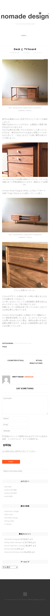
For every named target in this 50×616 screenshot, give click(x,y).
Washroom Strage (11, 511)
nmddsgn (26, 53)
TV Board (7, 524)
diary (6, 487)
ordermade (18, 343)
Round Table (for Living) (13, 546)
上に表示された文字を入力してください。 (20, 451)
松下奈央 (28, 542)
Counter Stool (15, 360)
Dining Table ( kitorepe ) (13, 542)
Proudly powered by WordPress (15, 599)
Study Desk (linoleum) (13, 552)
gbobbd (42, 599)
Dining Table (9, 521)
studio (6, 496)
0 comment (37, 53)
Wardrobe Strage (11, 518)
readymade (27, 343)
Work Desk (8, 515)
